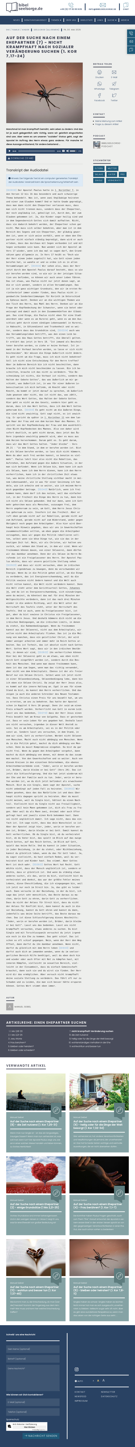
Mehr (124, 20)
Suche (111, 20)
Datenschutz (109, 1396)
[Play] (9, 151)
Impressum (81, 1400)
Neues (16, 20)
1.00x (79, 151)
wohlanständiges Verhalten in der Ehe (91, 1042)
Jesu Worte (16, 1038)
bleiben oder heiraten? (22, 1046)
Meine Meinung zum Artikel (108, 121)
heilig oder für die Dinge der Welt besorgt (92, 1038)
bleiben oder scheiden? (22, 1050)
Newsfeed (80, 1396)
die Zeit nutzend (80, 1034)
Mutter (112, 168)
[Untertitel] (63, 151)
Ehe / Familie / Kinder (17, 29)
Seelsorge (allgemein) (46, 29)
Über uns (71, 20)
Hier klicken (29, 1427)
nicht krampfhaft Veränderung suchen (92, 1031)
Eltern (99, 168)
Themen (55, 20)
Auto (80, 1381)
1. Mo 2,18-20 (16, 1031)
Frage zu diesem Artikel (106, 124)
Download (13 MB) (21, 158)
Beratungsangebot (35, 20)
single (99, 180)
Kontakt (80, 1391)
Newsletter (108, 1391)
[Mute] (67, 151)
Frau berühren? (18, 1042)
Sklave (99, 174)
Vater (111, 174)
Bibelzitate (87, 20)
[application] (44, 151)
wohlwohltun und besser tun (86, 1046)
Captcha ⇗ (39, 1430)
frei (122, 174)
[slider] (36, 151)
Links (100, 20)
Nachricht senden (42, 1436)
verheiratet (115, 180)
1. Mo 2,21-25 (16, 1034)
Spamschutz (12, 1419)
